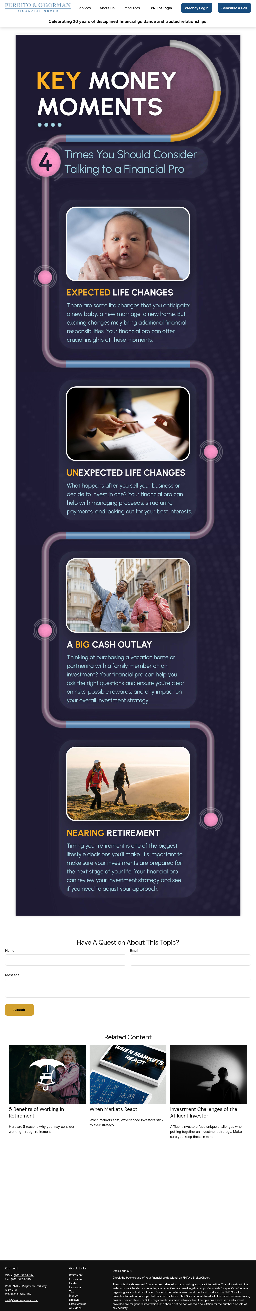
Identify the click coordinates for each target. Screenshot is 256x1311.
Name (9, 950)
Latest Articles (77, 1303)
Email (134, 950)
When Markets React (113, 1109)
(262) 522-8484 (24, 1275)
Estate (73, 1283)
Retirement (75, 1275)
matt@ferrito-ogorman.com (21, 1300)
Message (12, 975)
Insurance (75, 1287)
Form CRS (126, 1270)
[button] (84, 8)
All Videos (75, 1308)
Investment (75, 1279)
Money (73, 1295)
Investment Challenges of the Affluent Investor (203, 1112)
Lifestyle (74, 1299)
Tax (71, 1291)
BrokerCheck (201, 1277)
